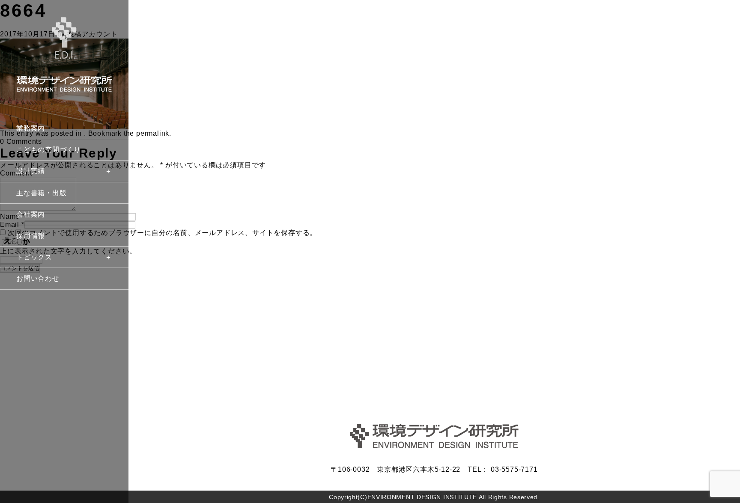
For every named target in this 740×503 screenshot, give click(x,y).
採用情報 (30, 235)
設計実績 (30, 171)
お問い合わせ (38, 278)
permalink (152, 133)
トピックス (34, 257)
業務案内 (30, 128)
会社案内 (30, 214)
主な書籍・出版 (41, 192)
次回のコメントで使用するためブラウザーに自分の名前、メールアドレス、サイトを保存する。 (162, 232)
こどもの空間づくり (48, 149)
